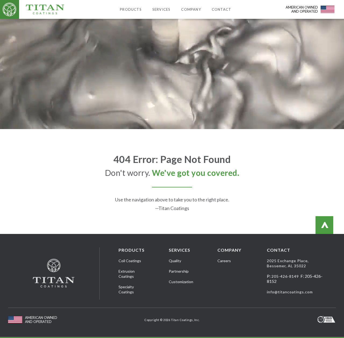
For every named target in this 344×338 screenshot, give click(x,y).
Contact (221, 9)
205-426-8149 (285, 276)
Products (131, 9)
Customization (181, 281)
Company (191, 9)
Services (161, 9)
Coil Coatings (130, 260)
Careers (224, 260)
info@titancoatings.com (290, 292)
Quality (175, 260)
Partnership (179, 271)
